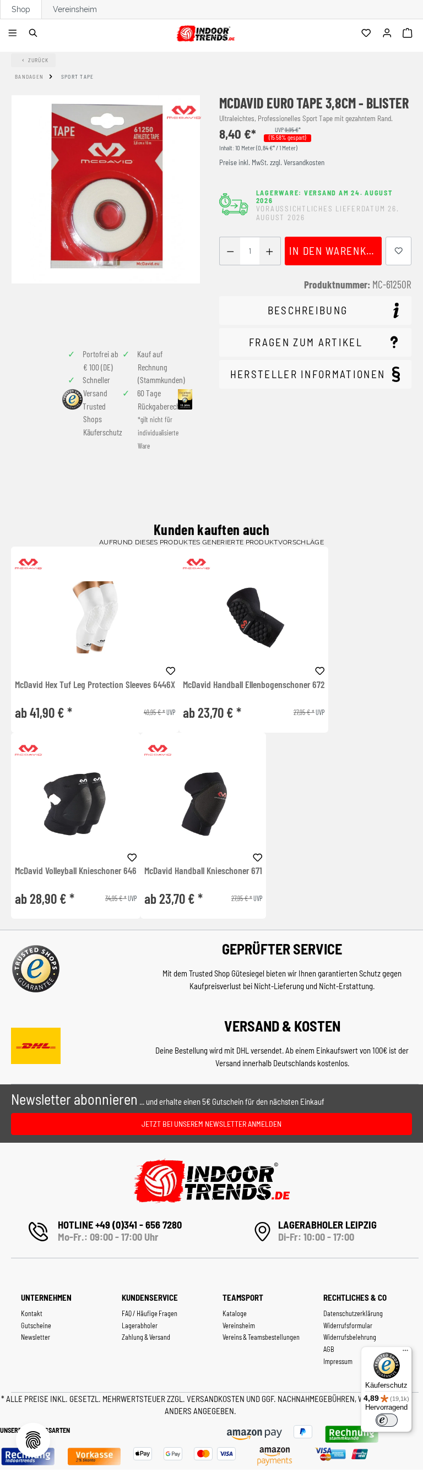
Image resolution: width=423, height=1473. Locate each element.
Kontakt (31, 1313)
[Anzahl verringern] (230, 251)
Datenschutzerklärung (353, 1313)
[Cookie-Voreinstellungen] (33, 1439)
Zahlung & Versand (146, 1337)
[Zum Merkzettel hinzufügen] (399, 251)
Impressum (337, 1361)
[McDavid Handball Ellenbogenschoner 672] (253, 617)
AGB (328, 1349)
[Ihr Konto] (388, 33)
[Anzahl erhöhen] (269, 251)
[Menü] (14, 33)
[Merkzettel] (367, 33)
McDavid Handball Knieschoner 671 (203, 870)
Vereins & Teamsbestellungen (261, 1337)
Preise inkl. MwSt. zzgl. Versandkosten (271, 162)
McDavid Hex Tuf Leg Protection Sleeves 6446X (95, 684)
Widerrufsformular (347, 1325)
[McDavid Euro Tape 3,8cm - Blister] (106, 189)
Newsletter (35, 1337)
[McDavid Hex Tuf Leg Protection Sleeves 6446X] (95, 617)
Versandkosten (216, 1399)
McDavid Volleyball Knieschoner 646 (76, 870)
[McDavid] (184, 112)
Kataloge (235, 1313)
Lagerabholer (140, 1325)
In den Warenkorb (335, 250)
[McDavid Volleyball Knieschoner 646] (76, 803)
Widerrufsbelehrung (349, 1337)
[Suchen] (35, 33)
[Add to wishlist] (171, 669)
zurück (38, 60)
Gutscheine (36, 1325)
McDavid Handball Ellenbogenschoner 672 (253, 684)
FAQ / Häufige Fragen (149, 1313)
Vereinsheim (75, 9)
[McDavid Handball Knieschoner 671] (203, 803)
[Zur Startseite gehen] (205, 31)
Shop (21, 9)
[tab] (315, 310)
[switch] (387, 1420)
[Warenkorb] (409, 33)
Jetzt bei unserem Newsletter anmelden (211, 1123)
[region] (106, 213)
